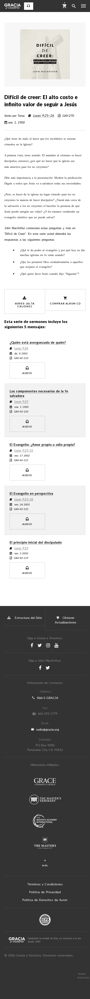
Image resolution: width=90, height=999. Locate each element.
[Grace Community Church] (45, 782)
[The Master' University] (45, 843)
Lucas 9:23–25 (23, 450)
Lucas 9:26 (21, 348)
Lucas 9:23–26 (23, 499)
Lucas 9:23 (21, 401)
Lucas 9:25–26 (43, 115)
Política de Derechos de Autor (45, 900)
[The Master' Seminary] (45, 800)
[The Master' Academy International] (45, 821)
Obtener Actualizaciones (65, 620)
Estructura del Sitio (28, 618)
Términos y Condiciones (45, 884)
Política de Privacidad (45, 892)
